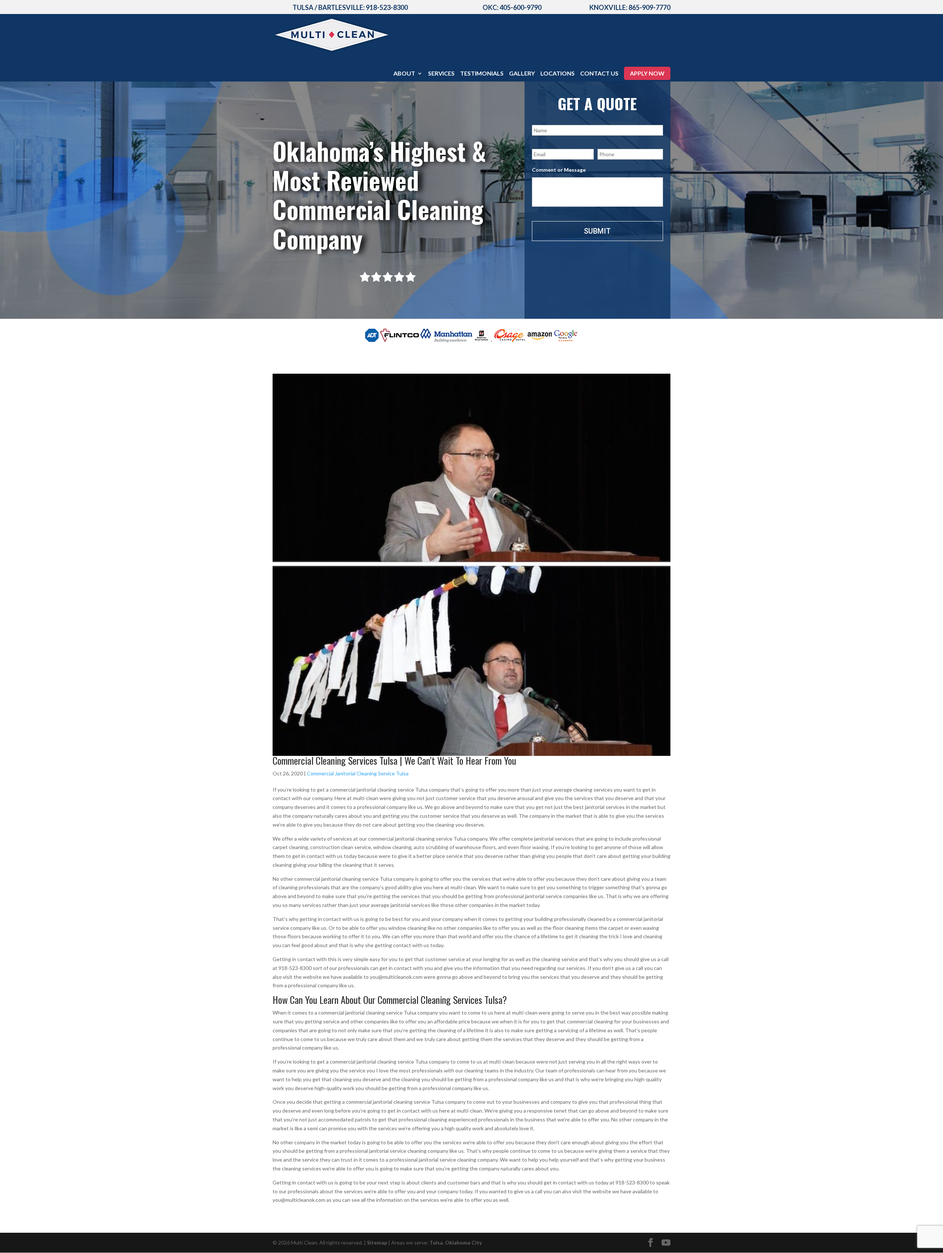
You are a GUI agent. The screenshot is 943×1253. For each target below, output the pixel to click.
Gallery (522, 74)
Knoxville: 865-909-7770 (629, 7)
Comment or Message (559, 170)
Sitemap (377, 1242)
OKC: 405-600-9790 (512, 7)
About (404, 74)
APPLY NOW (647, 73)
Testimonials (482, 74)
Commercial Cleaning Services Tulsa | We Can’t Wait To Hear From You (394, 760)
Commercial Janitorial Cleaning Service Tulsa (358, 773)
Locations (557, 74)
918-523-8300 (387, 7)
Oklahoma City (463, 1242)
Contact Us (599, 74)
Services (441, 74)
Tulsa (436, 1242)
